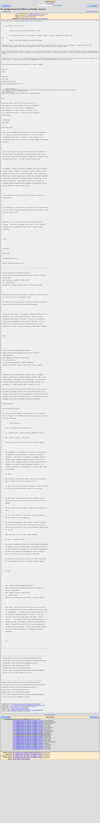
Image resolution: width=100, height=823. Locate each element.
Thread (93, 6)
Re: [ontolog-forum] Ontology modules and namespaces (27, 752)
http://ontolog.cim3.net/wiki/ (20, 708)
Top (48, 3)
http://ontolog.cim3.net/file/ (19, 707)
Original (96, 11)
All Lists (51, 3)
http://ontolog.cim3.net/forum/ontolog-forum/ (26, 704)
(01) (33, 711)
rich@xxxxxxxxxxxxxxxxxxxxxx (35, 15)
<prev (2, 6)
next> (9, 6)
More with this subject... (50, 714)
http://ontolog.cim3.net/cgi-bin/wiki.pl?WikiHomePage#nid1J (25, 710)
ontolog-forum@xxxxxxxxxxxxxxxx (38, 13)
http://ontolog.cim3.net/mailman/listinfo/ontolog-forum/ (28, 705)
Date (6, 6)
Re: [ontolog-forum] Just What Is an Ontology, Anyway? (28, 720)
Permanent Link (90, 11)
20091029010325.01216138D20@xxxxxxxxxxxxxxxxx (33, 18)
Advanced (59, 5)
